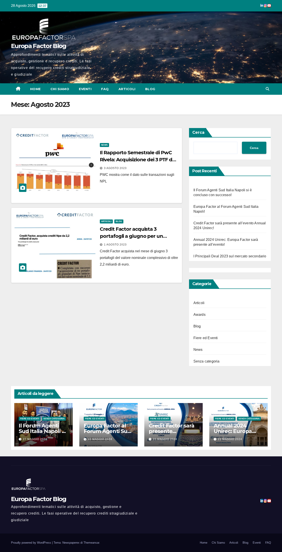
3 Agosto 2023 (115, 168)
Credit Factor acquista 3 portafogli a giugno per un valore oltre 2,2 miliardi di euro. (136, 236)
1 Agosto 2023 (115, 244)
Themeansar (91, 542)
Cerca (198, 132)
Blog (150, 89)
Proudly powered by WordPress (31, 542)
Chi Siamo (59, 89)
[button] (267, 89)
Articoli (127, 89)
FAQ (105, 89)
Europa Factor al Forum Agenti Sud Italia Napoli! (107, 431)
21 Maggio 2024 (230, 439)
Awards (199, 314)
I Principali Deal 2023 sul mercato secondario (229, 256)
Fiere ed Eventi (205, 338)
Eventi (85, 89)
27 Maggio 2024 (35, 439)
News (104, 145)
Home (35, 89)
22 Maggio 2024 (100, 439)
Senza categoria (206, 361)
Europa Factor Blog (38, 46)
